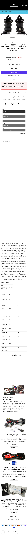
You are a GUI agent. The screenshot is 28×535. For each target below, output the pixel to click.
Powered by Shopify (14, 533)
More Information (13, 522)
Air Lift (14, 42)
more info (14, 512)
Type (4, 128)
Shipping (9, 59)
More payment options (14, 75)
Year (4, 109)
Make (4, 114)
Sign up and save (13, 519)
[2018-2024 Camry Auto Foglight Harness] (14, 425)
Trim (4, 123)
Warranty (3, 285)
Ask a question (14, 92)
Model (4, 119)
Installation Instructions (7, 283)
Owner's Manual (5, 282)
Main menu (13, 516)
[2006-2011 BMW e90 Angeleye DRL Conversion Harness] (14, 458)
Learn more (20, 87)
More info (14, 447)
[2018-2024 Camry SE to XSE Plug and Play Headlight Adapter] (14, 490)
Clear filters (22, 133)
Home (13, 40)
